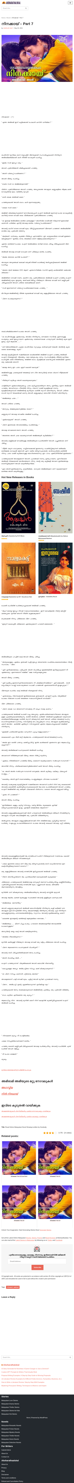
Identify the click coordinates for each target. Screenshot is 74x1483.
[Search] (26, 8)
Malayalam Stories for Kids (10, 1410)
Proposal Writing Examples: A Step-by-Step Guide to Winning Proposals (26, 1375)
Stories (34, 1238)
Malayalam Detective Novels (11, 1442)
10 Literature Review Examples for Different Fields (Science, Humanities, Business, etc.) (31, 1379)
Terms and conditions (8, 1478)
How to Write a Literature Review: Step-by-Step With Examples (22, 1382)
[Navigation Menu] (70, 2)
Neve (28, 1417)
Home (3, 18)
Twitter (50, 1240)
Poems (39, 1238)
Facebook (59, 1240)
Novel (8, 18)
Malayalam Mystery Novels (10, 1432)
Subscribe (37, 1267)
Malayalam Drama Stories (10, 1404)
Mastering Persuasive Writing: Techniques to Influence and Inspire (23, 1386)
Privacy (4, 1468)
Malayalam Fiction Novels (10, 1429)
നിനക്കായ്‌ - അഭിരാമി (13, 1287)
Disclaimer (5, 1474)
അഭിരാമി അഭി (7, 28)
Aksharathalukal (11, 1365)
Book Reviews (50, 1238)
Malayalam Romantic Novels (11, 1425)
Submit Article (6, 1450)
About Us (4, 1453)
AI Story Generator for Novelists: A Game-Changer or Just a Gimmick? (25, 1369)
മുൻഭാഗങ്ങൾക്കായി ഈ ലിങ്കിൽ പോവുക (16, 1070)
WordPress (44, 1417)
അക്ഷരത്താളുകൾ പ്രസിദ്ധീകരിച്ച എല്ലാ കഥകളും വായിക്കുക (24, 1116)
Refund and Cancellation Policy (12, 1481)
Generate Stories (45, 1230)
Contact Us (5, 1457)
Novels (28, 1238)
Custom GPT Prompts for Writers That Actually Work (19, 1372)
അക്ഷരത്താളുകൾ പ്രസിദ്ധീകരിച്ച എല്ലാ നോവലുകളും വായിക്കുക (25, 1111)
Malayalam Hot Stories (9, 1414)
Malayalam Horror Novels (10, 1439)
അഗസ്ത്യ (7, 1087)
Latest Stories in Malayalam (25, 1240)
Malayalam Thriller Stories (10, 1407)
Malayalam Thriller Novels (10, 1436)
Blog (3, 1471)
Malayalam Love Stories (9, 1400)
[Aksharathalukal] (11, 2)
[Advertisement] (37, 101)
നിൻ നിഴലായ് (9, 1093)
